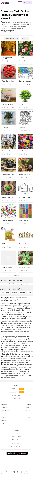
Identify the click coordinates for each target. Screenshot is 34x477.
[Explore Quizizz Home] (5, 3)
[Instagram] (21, 472)
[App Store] (12, 453)
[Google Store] (22, 453)
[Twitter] (14, 472)
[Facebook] (17, 472)
